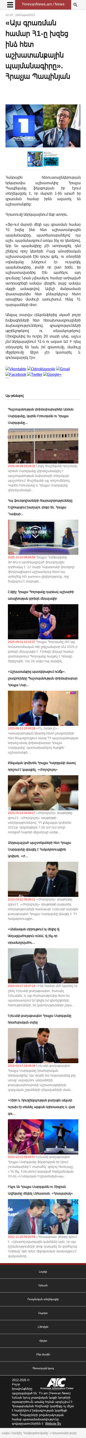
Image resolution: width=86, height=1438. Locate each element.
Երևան (43, 1285)
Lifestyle (43, 1327)
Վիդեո (43, 1340)
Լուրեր (43, 1271)
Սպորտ (43, 1313)
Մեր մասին (43, 1354)
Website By (53, 1423)
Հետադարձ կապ (43, 1368)
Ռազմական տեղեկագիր (43, 1299)
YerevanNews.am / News (43, 4)
